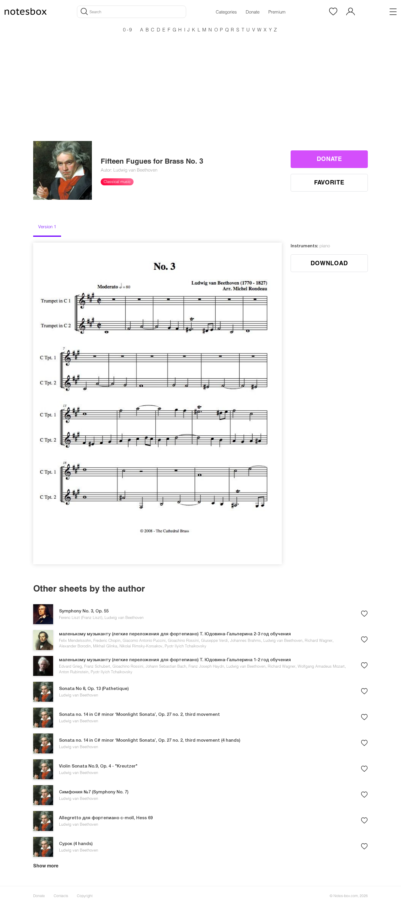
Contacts (61, 896)
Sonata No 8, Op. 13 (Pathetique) (94, 689)
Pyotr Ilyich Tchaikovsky (185, 646)
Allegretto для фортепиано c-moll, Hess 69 (106, 818)
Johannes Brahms (245, 640)
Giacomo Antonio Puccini (144, 640)
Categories (226, 11)
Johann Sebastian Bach (166, 666)
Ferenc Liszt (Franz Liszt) (80, 617)
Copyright (84, 896)
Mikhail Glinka (105, 646)
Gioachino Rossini (183, 640)
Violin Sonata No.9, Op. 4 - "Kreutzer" (98, 766)
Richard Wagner (318, 640)
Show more (45, 865)
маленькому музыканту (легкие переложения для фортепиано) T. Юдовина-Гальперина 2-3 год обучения (175, 634)
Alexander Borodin (75, 646)
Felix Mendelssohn (75, 640)
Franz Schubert (97, 666)
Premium (277, 11)
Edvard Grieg (70, 666)
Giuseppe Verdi (214, 640)
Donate (253, 11)
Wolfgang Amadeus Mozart (321, 666)
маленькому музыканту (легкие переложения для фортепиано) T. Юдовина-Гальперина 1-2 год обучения (175, 660)
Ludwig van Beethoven (124, 617)
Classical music (117, 181)
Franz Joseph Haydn (206, 666)
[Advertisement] (200, 76)
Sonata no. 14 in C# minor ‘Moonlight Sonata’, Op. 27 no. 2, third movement (139, 715)
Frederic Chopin (106, 640)
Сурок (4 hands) (75, 844)
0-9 (128, 29)
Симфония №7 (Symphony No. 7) (93, 792)
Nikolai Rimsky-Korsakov (140, 646)
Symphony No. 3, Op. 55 (84, 611)
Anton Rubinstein (73, 671)
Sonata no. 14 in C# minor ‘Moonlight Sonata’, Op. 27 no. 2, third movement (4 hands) (149, 740)
